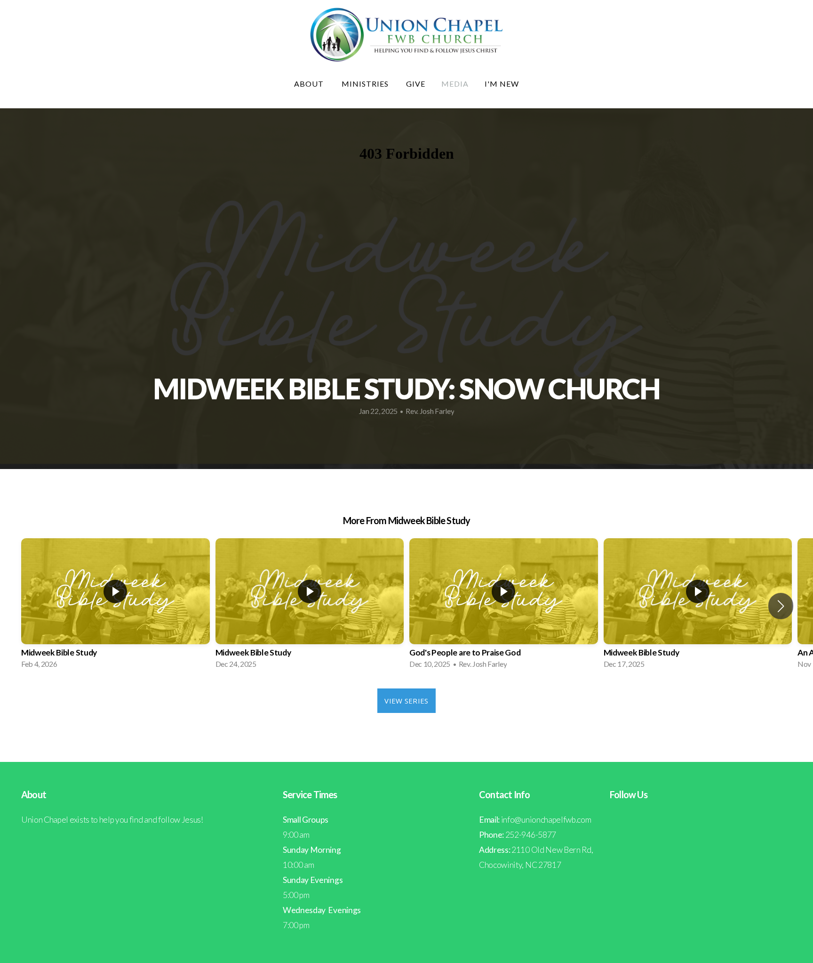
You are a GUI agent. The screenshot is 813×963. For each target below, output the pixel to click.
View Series (406, 700)
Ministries (366, 83)
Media (455, 83)
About (310, 83)
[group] (115, 606)
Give (415, 83)
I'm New (502, 83)
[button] (780, 606)
